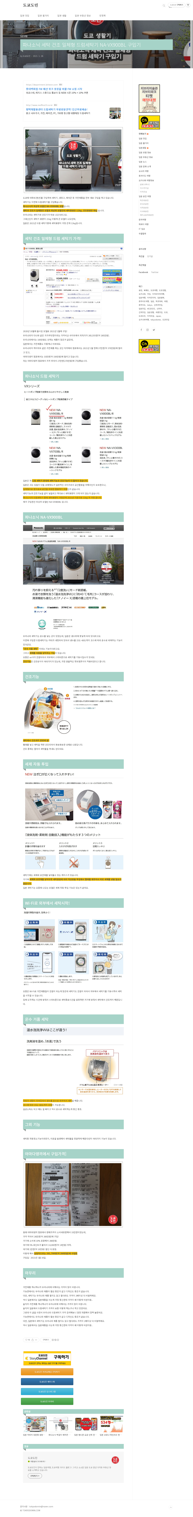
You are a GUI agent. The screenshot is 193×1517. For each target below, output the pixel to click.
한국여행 (142, 219)
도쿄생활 (162, 290)
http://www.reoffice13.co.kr (39, 105)
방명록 (102, 15)
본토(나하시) (145, 184)
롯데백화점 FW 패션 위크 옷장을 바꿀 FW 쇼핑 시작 (54, 89)
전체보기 (143, 133)
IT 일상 (142, 228)
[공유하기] (32, 1340)
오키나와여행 (144, 319)
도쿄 (166, 312)
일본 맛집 (24, 15)
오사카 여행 (143, 171)
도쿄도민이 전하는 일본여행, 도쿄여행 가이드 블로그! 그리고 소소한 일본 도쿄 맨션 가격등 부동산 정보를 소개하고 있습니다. (69, 1468)
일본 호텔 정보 (145, 152)
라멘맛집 (159, 312)
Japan (158, 316)
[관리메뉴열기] (188, 5)
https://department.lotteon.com (42, 84)
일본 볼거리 (43, 15)
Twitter (155, 272)
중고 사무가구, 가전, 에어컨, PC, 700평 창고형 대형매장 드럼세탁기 (58, 113)
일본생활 (143, 147)
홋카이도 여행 (144, 175)
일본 (152, 301)
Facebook (143, 272)
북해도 (146, 290)
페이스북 (141, 329)
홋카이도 (142, 305)
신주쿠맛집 (158, 305)
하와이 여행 (143, 224)
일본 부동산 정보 (83, 15)
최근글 (141, 256)
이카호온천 (144, 207)
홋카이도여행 (144, 301)
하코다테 (159, 301)
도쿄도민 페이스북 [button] (47, 1381)
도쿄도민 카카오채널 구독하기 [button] (47, 1371)
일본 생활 (61, 15)
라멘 (166, 301)
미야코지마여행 (158, 294)
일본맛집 (142, 308)
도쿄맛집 (165, 319)
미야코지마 (151, 297)
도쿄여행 (154, 290)
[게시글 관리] (36, 1340)
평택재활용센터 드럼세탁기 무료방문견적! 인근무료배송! (56, 109)
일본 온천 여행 (145, 196)
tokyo (149, 305)
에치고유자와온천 (147, 215)
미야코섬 (143, 191)
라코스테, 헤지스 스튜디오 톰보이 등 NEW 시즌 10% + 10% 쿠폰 (57, 92)
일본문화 (160, 297)
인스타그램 (147, 329)
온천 (140, 290)
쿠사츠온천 (144, 204)
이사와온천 (144, 211)
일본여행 (142, 297)
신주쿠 (159, 308)
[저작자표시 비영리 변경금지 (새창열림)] (55, 1340)
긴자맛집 (142, 312)
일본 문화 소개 (145, 166)
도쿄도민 (30, 5)
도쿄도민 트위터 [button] (47, 1401)
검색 (164, 6)
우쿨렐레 (142, 233)
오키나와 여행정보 (146, 180)
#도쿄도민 (151, 308)
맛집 (149, 294)
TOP (171, 1507)
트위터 (153, 329)
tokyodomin (156, 319)
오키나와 (142, 294)
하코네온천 (144, 200)
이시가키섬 (144, 188)
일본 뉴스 (143, 161)
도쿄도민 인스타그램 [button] (47, 1391)
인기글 (150, 256)
